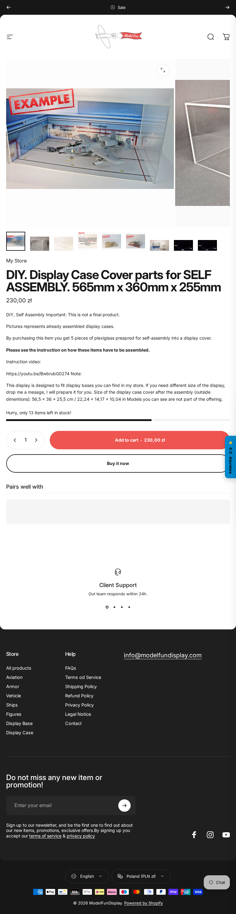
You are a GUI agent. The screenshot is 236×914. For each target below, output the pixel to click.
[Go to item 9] (207, 245)
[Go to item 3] (63, 244)
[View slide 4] (129, 607)
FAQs (70, 668)
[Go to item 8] (183, 245)
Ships (12, 704)
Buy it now (118, 463)
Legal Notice (78, 714)
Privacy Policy (79, 704)
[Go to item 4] (87, 241)
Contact (73, 723)
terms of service (45, 835)
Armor (12, 686)
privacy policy (81, 835)
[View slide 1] (107, 607)
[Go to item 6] (135, 241)
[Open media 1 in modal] (163, 70)
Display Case (19, 732)
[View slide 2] (114, 607)
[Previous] (8, 7)
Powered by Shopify (143, 902)
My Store (16, 261)
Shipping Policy (81, 686)
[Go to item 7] (159, 245)
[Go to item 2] (39, 244)
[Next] (227, 7)
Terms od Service (83, 677)
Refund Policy (79, 695)
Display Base (19, 723)
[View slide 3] (121, 607)
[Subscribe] (124, 805)
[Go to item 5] (111, 241)
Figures (14, 714)
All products (18, 668)
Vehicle (13, 695)
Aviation (14, 677)
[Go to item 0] (15, 241)
